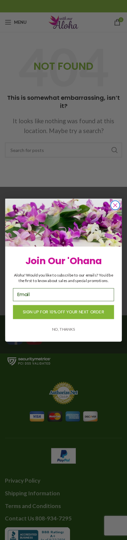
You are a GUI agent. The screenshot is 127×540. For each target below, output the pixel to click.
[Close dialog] (115, 205)
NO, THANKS (63, 328)
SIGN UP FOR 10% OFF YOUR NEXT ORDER (63, 312)
